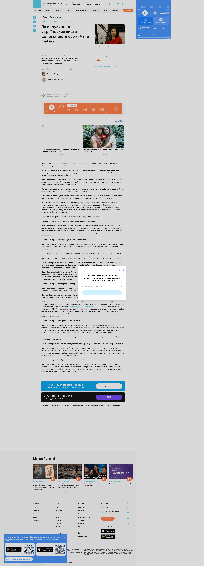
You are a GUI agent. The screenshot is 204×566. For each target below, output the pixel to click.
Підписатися (102, 293)
